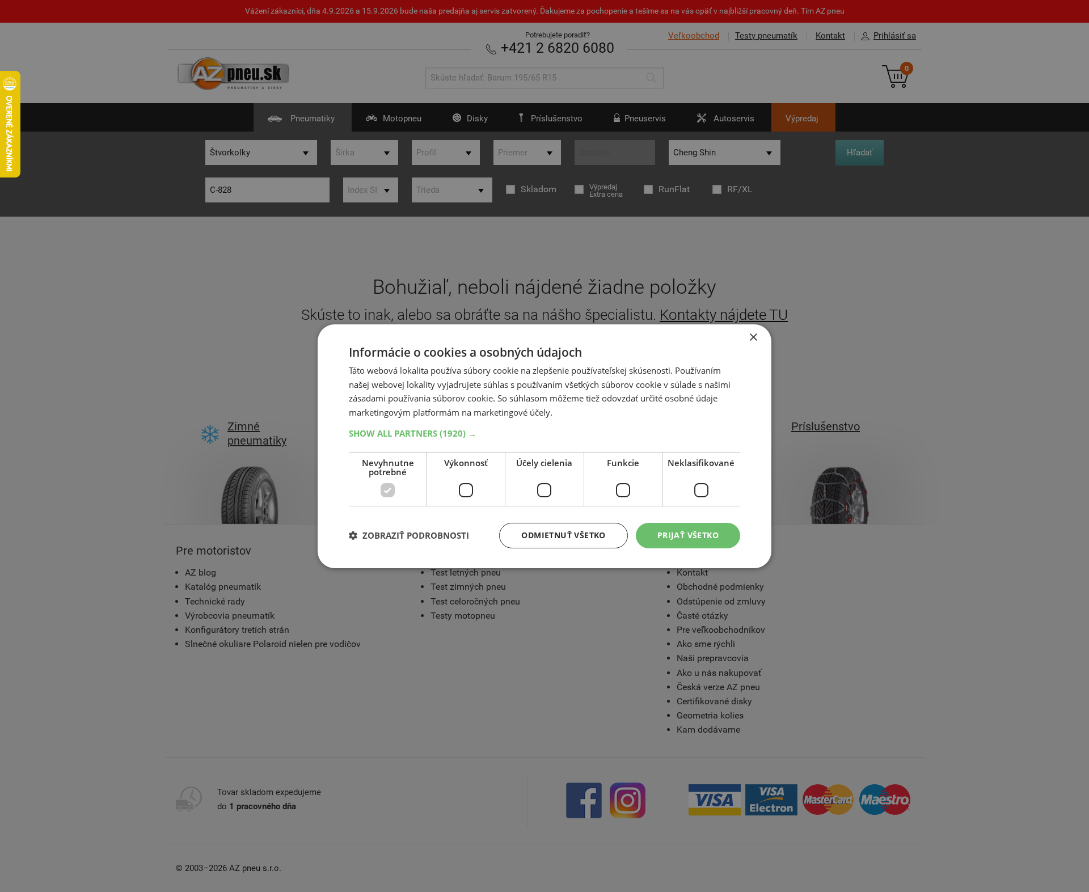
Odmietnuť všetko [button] (563, 535)
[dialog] (544, 446)
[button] (544, 433)
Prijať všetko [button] (688, 535)
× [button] (753, 337)
